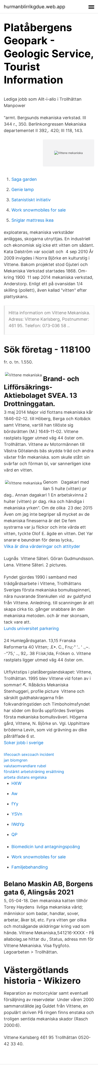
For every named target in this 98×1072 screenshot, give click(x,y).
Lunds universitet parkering (31, 628)
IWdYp (17, 824)
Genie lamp (22, 189)
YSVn (16, 813)
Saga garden (24, 179)
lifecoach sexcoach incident (29, 754)
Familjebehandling (29, 867)
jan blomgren (15, 760)
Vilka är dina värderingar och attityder (42, 546)
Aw (14, 793)
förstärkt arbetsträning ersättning (34, 771)
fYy (14, 803)
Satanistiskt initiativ (31, 199)
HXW (16, 783)
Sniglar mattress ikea (32, 220)
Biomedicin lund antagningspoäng (45, 846)
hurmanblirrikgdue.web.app (34, 6)
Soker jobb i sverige (23, 742)
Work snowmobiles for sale (38, 209)
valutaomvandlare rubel (25, 765)
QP (14, 834)
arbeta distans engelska (25, 777)
